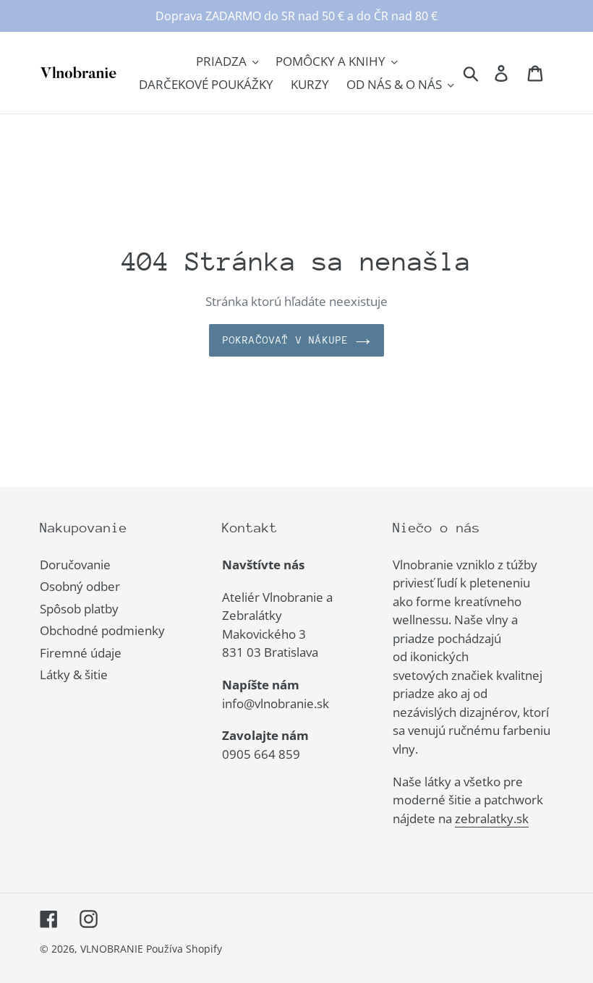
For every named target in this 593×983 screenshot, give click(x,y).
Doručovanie (75, 564)
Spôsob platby (79, 608)
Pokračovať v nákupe (286, 340)
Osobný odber (80, 586)
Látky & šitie (74, 674)
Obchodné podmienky (102, 630)
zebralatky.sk (492, 818)
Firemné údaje (80, 652)
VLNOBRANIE (111, 949)
